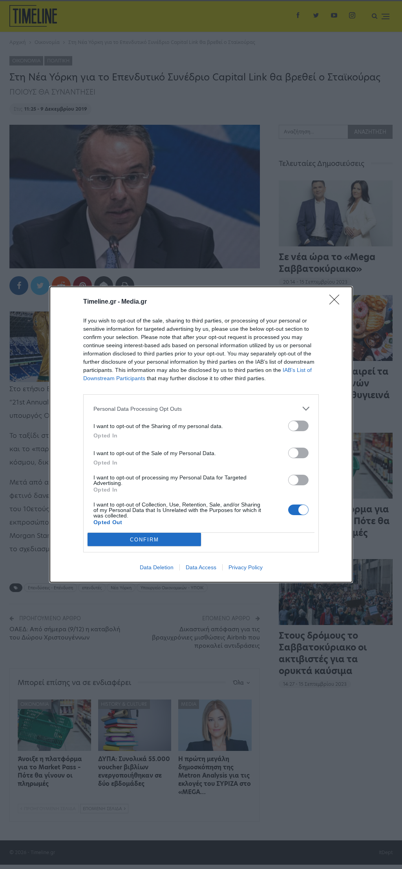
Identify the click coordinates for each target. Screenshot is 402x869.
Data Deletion (157, 567)
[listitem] (201, 408)
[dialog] (201, 434)
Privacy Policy (245, 567)
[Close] (336, 302)
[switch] (298, 426)
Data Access (201, 567)
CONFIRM (144, 540)
